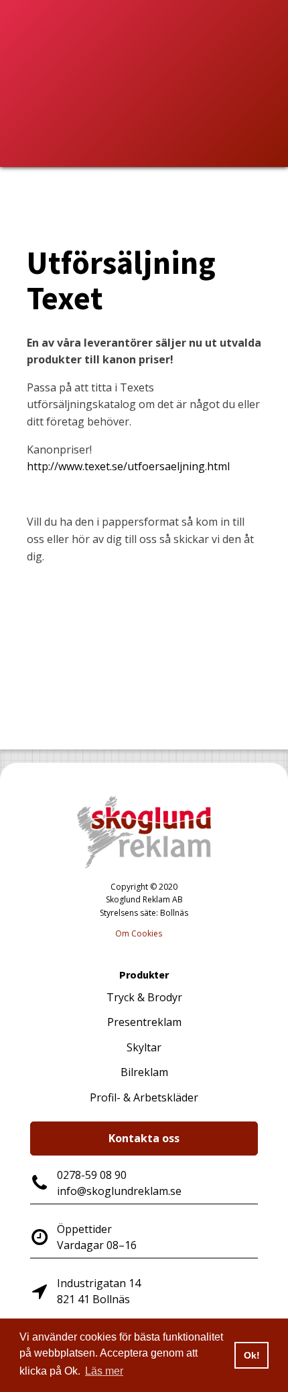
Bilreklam (144, 1072)
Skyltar (144, 1047)
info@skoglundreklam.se (119, 1191)
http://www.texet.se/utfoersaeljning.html (128, 466)
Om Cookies (138, 933)
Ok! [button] (252, 1355)
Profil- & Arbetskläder (144, 1097)
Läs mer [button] (104, 1371)
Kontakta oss (144, 1138)
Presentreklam (144, 1022)
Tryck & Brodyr (144, 997)
